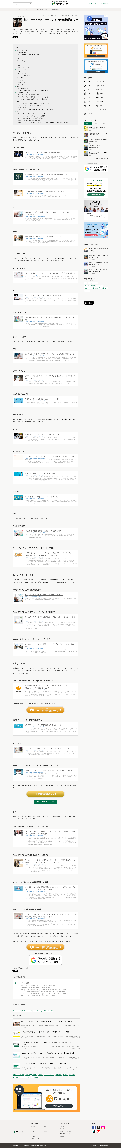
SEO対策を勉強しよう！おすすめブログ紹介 (40, 473)
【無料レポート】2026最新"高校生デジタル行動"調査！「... (98, 263)
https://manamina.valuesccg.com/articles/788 (34, 864)
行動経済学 (72, 1074)
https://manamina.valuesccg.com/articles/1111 (34, 750)
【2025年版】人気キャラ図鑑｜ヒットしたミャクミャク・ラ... (98, 127)
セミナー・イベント (35, 1138)
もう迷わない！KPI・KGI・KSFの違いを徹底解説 (42, 152)
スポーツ (102, 85)
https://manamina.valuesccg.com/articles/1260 (35, 154)
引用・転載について (65, 1134)
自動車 (101, 97)
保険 (89, 93)
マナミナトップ (17, 9)
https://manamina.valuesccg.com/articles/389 (34, 475)
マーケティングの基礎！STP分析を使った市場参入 (43, 295)
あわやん (90, 149)
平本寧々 (90, 130)
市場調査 (40, 1074)
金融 (101, 89)
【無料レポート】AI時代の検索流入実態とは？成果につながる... (98, 256)
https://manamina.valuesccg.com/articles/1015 (35, 216)
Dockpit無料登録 (104, 3)
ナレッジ (28, 9)
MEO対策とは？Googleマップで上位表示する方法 (43, 497)
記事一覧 (62, 1126)
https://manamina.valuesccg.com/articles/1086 (35, 918)
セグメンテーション (25, 1077)
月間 (104, 123)
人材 (89, 105)
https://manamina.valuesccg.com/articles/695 (34, 193)
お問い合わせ (92, 3)
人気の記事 (62, 1129)
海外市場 (90, 113)
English (46, 1131)
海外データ (47, 1126)
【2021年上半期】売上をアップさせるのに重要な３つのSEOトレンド (49, 456)
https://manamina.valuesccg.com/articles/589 (34, 275)
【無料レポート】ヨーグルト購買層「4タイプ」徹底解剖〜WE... (98, 270)
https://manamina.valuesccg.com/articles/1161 (35, 835)
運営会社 (62, 1136)
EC (88, 109)
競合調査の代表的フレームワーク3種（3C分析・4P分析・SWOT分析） (50, 273)
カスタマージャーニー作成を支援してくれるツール (43, 725)
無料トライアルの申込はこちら (45, 801)
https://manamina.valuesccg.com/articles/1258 (35, 176)
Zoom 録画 (15, 1077)
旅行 (89, 81)
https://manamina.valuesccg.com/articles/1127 (35, 772)
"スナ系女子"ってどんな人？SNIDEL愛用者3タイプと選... (98, 152)
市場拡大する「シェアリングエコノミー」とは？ (42, 399)
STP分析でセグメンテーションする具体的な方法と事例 (44, 191)
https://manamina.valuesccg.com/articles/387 (34, 436)
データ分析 (58, 1074)
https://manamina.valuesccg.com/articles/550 (34, 355)
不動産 (101, 93)
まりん (90, 143)
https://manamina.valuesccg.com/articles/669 (34, 596)
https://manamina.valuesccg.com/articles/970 (34, 321)
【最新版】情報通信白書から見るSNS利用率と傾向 (43, 531)
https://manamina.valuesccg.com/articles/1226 (35, 532)
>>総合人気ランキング (102, 158)
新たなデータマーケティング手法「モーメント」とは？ (44, 236)
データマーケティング (18, 1074)
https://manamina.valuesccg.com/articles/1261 (35, 458)
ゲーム (89, 89)
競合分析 (34, 1074)
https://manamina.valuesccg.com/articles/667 (34, 648)
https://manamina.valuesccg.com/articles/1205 (35, 689)
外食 (89, 85)
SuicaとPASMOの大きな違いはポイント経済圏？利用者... (98, 140)
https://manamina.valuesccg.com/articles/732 (34, 380)
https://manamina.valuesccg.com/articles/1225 (35, 238)
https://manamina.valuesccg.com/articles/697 (34, 498)
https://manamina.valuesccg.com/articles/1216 (35, 621)
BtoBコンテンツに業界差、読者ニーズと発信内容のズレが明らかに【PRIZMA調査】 (47, 1053)
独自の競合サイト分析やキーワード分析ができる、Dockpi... (98, 249)
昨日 (87, 123)
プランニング (34, 1129)
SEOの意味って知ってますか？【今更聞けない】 (42, 434)
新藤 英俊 (91, 136)
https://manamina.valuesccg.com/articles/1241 (35, 891)
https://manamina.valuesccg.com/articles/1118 (35, 557)
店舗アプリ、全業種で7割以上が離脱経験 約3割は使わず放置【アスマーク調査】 (47, 1021)
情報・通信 (103, 109)
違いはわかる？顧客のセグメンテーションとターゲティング (46, 174)
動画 (45, 1129)
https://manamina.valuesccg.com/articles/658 (34, 726)
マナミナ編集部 (25, 983)
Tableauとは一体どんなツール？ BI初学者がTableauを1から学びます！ (50, 770)
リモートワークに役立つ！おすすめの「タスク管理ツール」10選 (48, 748)
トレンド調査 (35, 1077)
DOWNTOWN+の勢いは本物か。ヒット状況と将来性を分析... (98, 146)
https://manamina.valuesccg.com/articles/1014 (35, 400)
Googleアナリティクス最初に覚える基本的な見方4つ (44, 595)
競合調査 (28, 1074)
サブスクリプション (49, 1074)
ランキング (33, 1131)
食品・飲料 (103, 81)
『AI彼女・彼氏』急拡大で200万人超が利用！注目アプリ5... (98, 134)
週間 (96, 123)
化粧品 (101, 101)
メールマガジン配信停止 (66, 1131)
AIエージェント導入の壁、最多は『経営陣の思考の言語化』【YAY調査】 (44, 1063)
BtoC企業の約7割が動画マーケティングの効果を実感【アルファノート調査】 (45, 1032)
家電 (89, 97)
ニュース (46, 1134)
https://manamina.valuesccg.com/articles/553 (34, 297)
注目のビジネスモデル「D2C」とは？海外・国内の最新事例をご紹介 (49, 354)
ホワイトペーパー (35, 1136)
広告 (101, 105)
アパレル (90, 101)
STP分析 (65, 1074)
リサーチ (33, 1126)
